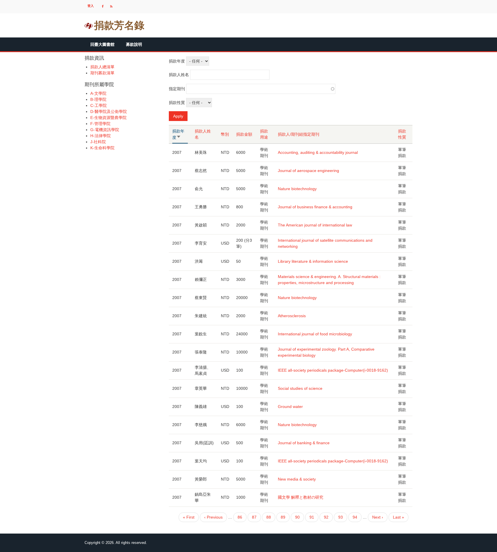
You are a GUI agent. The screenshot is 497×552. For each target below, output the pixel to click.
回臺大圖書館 (102, 44)
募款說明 (134, 44)
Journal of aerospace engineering (308, 170)
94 (355, 518)
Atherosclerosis (292, 315)
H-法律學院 (100, 135)
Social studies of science (300, 388)
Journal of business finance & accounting (315, 207)
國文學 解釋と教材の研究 (300, 497)
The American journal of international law (315, 225)
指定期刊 (177, 88)
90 (297, 518)
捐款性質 (177, 102)
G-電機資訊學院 (104, 129)
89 (283, 518)
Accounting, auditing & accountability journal (318, 152)
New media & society (297, 479)
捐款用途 (264, 134)
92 (326, 518)
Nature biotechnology (297, 188)
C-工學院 (98, 105)
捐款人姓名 (179, 74)
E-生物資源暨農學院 (108, 117)
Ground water (290, 406)
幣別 (225, 134)
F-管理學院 (100, 123)
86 (240, 518)
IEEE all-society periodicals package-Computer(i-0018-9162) (333, 370)
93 (340, 518)
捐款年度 (177, 61)
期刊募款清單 (102, 73)
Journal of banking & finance (304, 443)
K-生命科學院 (102, 147)
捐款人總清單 (102, 67)
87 (254, 518)
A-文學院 (98, 93)
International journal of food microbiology (315, 334)
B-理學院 (98, 99)
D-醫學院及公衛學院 (108, 111)
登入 (90, 5)
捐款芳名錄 (119, 25)
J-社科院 (98, 141)
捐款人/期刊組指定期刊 (298, 134)
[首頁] (89, 25)
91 (311, 518)
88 (268, 518)
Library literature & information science (313, 261)
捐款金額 (244, 134)
